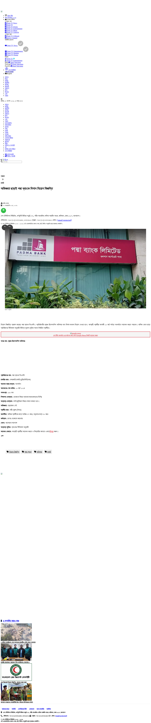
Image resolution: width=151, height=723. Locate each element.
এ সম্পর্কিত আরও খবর (11, 620)
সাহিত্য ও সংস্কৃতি (10, 145)
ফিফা (6, 79)
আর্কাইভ (49, 709)
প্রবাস (6, 95)
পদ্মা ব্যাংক (28, 452)
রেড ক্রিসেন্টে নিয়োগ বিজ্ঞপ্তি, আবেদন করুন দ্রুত (14, 682)
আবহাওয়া (7, 140)
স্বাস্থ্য (6, 132)
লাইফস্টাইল (8, 125)
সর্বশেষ (6, 77)
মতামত (7, 127)
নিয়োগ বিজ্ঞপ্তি (14, 452)
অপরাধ (7, 134)
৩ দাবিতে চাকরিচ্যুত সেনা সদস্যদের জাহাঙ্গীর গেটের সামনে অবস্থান (18, 642)
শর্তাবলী (14, 709)
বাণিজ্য (7, 84)
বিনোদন (7, 92)
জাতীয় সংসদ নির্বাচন (10, 149)
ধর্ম (5, 147)
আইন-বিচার (8, 136)
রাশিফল (7, 141)
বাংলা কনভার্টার (40, 709)
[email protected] (64, 220)
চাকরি (6, 130)
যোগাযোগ (31, 709)
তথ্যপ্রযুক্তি (8, 123)
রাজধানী (7, 86)
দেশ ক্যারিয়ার (8, 151)
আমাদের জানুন (5, 709)
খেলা (6, 94)
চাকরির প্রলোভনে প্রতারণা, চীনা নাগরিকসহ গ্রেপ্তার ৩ (15, 662)
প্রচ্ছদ (3, 176)
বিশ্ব (6, 90)
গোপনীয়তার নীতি (22, 709)
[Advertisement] (50, 5)
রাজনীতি (7, 82)
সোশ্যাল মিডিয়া (9, 138)
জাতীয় (6, 81)
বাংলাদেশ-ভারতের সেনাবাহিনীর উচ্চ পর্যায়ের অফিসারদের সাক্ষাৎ (17, 702)
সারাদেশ (7, 88)
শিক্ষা (6, 128)
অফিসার (39, 452)
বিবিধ (6, 143)
